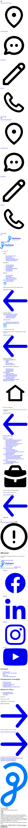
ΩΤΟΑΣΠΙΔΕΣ (6, 372)
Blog (4, 674)
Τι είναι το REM (9, 447)
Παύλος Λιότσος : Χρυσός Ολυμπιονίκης (14, 455)
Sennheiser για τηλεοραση (8, 380)
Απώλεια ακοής (9, 257)
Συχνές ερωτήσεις (9, 281)
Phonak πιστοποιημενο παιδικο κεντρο (11, 323)
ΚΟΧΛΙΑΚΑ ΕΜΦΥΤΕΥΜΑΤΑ (10, 375)
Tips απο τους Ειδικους (8, 438)
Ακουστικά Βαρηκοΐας (8, 692)
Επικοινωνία (3, 59)
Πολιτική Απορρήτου (5, 758)
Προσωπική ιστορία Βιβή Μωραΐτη (13, 456)
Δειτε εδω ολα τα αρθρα (8, 463)
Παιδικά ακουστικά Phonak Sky (12, 322)
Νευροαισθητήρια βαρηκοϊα (11, 268)
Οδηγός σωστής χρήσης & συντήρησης (14, 443)
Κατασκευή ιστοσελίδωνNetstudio (8, 760)
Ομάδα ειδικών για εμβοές (11, 278)
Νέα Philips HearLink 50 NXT (12, 462)
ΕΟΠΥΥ (2, 88)
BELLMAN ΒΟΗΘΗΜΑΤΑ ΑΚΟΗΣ (11, 379)
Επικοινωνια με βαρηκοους (8, 279)
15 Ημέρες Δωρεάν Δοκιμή (8, 684)
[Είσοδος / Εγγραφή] (1, 235)
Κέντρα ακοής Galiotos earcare (9, 676)
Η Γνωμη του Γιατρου (7, 448)
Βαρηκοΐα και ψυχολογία (11, 445)
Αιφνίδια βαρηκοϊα (10, 266)
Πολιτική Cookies (19, 758)
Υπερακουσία (8, 276)
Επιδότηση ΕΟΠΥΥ (7, 685)
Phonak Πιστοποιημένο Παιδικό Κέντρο (11, 686)
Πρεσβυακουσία (9, 269)
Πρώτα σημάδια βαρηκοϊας (11, 442)
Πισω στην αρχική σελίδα (7, 560)
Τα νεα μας (5, 459)
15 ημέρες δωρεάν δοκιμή (6, 2)
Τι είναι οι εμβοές (9, 275)
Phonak (7, 360)
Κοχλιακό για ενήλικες (10, 377)
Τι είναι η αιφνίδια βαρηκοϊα (11, 450)
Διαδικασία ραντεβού (10, 317)
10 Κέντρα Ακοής (4, 31)
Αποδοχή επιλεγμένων (22, 825)
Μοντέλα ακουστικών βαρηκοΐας (10, 673)
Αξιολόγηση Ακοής (7, 683)
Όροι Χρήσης (12, 758)
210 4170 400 (3, 116)
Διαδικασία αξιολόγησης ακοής (12, 259)
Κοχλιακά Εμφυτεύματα (8, 693)
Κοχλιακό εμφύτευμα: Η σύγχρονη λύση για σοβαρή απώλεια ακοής (15, 452)
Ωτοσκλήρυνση (9, 270)
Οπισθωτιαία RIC (9, 371)
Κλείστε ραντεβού (6, 522)
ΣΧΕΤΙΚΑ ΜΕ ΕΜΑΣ (8, 435)
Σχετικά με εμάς (6, 671)
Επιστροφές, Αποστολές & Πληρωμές (8, 759)
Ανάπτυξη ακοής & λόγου (11, 315)
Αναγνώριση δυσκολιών (11, 316)
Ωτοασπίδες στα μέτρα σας (11, 374)
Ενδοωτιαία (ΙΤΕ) (9, 368)
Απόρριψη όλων (4, 825)
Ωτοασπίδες (5, 694)
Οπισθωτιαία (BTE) (10, 370)
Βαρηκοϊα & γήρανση (10, 449)
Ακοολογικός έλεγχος (10, 258)
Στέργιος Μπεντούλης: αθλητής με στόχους (15, 458)
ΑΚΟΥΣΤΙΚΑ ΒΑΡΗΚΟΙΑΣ (9, 359)
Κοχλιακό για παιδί (10, 378)
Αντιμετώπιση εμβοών (10, 277)
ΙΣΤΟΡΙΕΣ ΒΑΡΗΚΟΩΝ (8, 454)
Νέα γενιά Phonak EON (11, 461)
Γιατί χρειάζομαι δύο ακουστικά (12, 441)
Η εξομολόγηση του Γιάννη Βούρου (13, 457)
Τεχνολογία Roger (9, 363)
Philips (7, 362)
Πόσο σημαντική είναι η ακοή (12, 444)
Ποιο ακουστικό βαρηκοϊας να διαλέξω (14, 440)
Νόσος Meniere (9, 267)
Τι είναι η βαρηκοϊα (10, 264)
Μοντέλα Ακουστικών (10, 364)
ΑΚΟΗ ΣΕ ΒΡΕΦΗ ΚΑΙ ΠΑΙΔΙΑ (10, 314)
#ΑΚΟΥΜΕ (5, 517)
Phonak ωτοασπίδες (10, 373)
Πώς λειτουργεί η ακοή (10, 255)
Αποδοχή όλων (4, 826)
